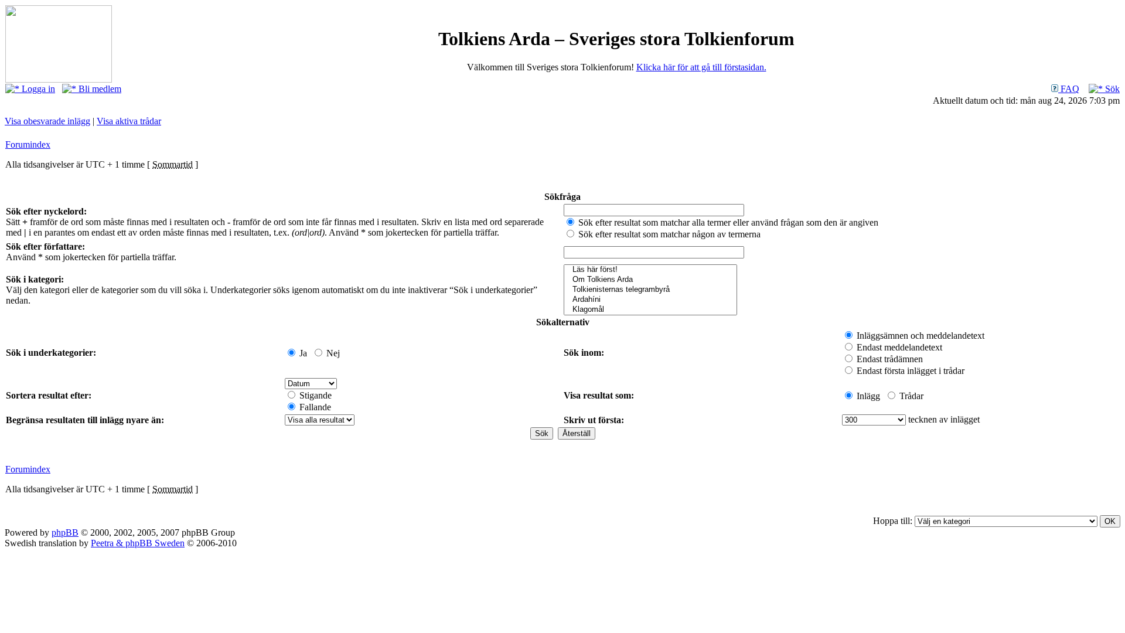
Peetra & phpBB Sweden (138, 543)
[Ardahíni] (650, 300)
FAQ (1068, 89)
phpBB (65, 532)
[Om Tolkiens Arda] (650, 280)
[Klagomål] (650, 310)
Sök (1111, 89)
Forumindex (27, 144)
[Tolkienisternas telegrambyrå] (650, 290)
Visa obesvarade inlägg (47, 121)
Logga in (37, 89)
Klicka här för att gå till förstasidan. (701, 67)
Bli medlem (98, 89)
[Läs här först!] (650, 270)
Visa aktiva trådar (129, 121)
